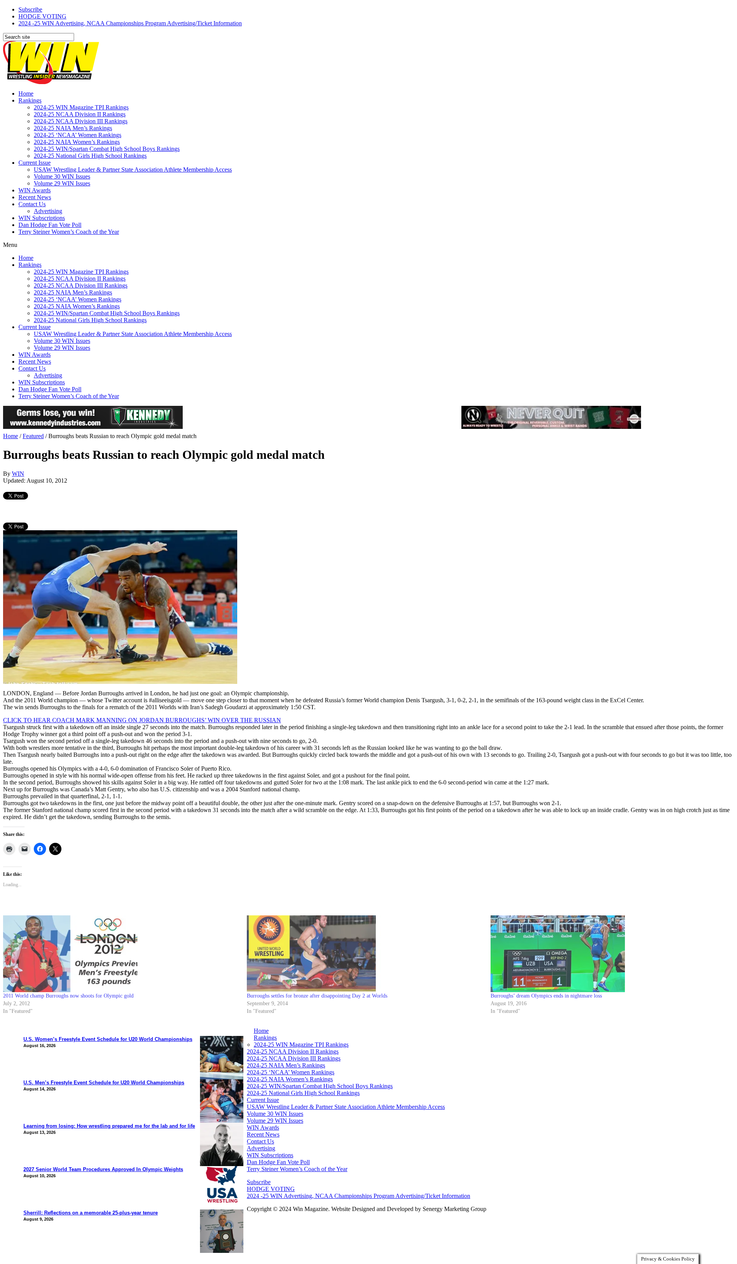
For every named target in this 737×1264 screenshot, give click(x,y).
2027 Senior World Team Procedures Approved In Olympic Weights (103, 1169)
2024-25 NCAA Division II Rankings (80, 114)
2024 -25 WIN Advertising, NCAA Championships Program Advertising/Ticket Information (130, 23)
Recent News (34, 197)
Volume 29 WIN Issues (62, 183)
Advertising (48, 211)
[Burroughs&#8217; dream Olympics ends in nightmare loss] (609, 953)
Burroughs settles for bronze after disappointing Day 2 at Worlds (317, 996)
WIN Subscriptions (41, 218)
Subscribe (30, 9)
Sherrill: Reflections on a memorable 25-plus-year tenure (90, 1213)
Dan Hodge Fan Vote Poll (49, 225)
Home (25, 93)
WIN (18, 473)
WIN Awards (34, 190)
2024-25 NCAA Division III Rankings (80, 121)
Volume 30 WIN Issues (62, 176)
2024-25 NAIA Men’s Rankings (73, 128)
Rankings (29, 100)
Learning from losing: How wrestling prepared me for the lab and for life (109, 1126)
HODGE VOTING (42, 16)
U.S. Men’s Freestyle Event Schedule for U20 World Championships (103, 1082)
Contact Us (32, 204)
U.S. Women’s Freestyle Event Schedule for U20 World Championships (107, 1039)
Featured (33, 436)
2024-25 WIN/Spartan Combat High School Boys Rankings (107, 149)
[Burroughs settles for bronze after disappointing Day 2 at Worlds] (365, 953)
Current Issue (34, 162)
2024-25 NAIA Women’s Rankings (77, 142)
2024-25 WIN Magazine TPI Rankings (81, 107)
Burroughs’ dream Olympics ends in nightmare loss (546, 996)
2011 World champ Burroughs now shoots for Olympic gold (68, 996)
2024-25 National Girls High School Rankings (90, 155)
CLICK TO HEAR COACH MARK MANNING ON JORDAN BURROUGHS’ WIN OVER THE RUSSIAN (142, 720)
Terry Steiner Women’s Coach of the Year (68, 231)
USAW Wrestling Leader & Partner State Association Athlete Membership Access (133, 169)
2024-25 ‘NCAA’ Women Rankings (77, 135)
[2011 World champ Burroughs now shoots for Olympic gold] (121, 953)
